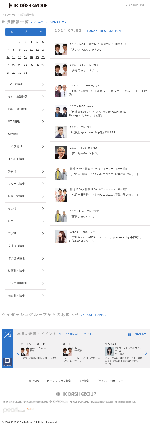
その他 (12, 208)
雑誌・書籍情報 (18, 109)
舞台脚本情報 (16, 295)
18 (31, 57)
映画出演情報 (16, 196)
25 (31, 65)
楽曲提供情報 (16, 245)
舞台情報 (13, 171)
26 (37, 65)
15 (13, 57)
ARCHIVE (140, 334)
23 (19, 65)
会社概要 (34, 380)
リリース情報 (16, 183)
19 (37, 57)
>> (40, 31)
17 (25, 57)
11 (31, 49)
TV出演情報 (15, 84)
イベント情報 (16, 158)
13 (43, 49)
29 (13, 72)
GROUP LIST (136, 5)
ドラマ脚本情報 (18, 283)
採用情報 (84, 380)
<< (11, 32)
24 (25, 65)
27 (43, 65)
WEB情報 (14, 121)
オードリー (27, 343)
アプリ (12, 233)
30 (19, 72)
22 (13, 65)
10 (25, 49)
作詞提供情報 (16, 258)
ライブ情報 (15, 146)
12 (37, 49)
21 (8, 65)
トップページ (9, 14)
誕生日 (12, 220)
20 (43, 57)
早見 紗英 (111, 343)
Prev (20, 353)
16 (19, 57)
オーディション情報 (59, 380)
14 (8, 57)
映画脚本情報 (16, 270)
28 (8, 72)
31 (25, 72)
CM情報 (13, 133)
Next (148, 353)
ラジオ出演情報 (18, 96)
